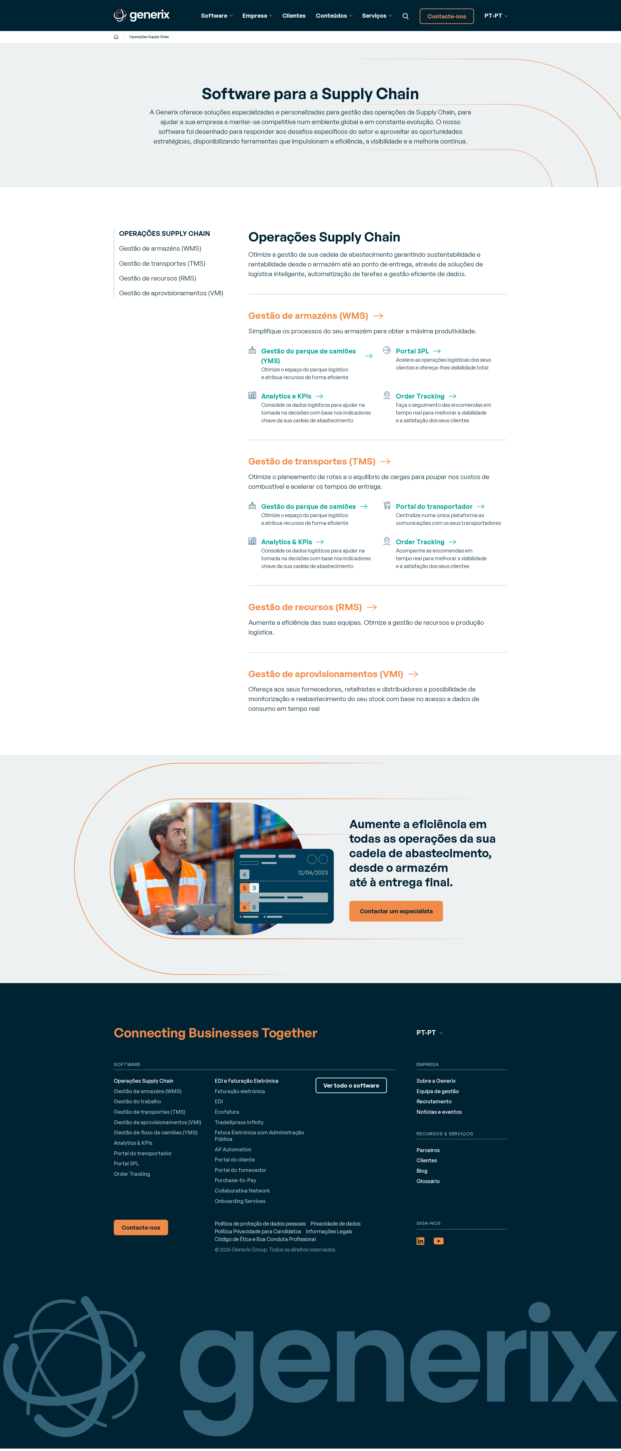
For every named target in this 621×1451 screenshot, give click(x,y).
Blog (422, 1170)
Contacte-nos (446, 16)
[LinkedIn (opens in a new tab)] (420, 1241)
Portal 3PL (126, 1163)
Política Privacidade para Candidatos (258, 1231)
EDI (219, 1101)
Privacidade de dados (335, 1223)
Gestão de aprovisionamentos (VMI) (171, 293)
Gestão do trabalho (137, 1101)
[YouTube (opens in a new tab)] (438, 1241)
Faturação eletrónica (240, 1091)
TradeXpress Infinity (239, 1122)
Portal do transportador (143, 1153)
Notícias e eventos (439, 1111)
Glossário (428, 1181)
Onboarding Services (240, 1201)
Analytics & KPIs (133, 1142)
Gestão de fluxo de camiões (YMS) (156, 1132)
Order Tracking (132, 1173)
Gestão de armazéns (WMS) (160, 248)
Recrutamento (434, 1101)
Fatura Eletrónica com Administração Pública (259, 1135)
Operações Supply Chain (164, 233)
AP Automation (233, 1149)
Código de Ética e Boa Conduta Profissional (265, 1239)
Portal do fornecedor (240, 1170)
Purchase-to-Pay (235, 1180)
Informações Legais (329, 1231)
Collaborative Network (242, 1190)
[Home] (116, 37)
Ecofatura (227, 1111)
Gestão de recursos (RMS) (157, 278)
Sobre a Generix (436, 1080)
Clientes (294, 15)
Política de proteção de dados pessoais (260, 1223)
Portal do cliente (235, 1159)
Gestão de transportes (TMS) (162, 263)
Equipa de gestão (438, 1091)
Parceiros (428, 1150)
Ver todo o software (351, 1085)
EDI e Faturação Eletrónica (246, 1080)
